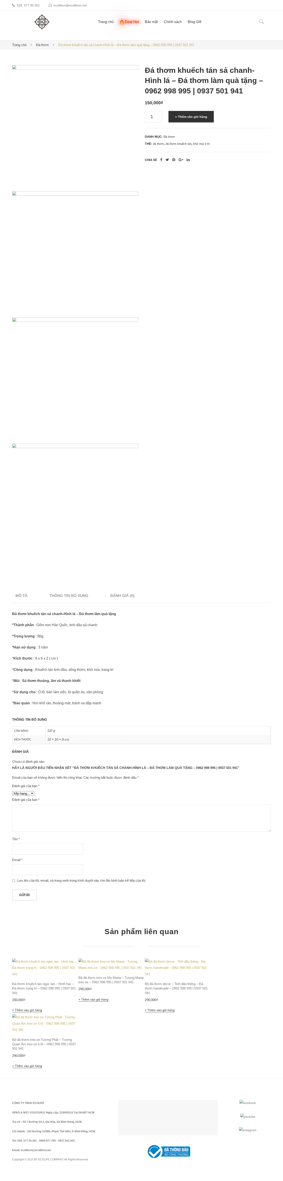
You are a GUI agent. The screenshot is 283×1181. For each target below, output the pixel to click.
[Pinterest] (173, 160)
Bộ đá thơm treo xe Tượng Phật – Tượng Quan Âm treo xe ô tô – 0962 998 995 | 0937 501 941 (44, 1044)
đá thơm (158, 143)
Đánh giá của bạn (26, 786)
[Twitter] (167, 160)
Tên (16, 839)
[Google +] (181, 160)
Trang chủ (19, 45)
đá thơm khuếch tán (178, 143)
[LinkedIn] (188, 160)
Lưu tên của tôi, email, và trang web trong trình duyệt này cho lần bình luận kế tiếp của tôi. (81, 880)
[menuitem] (106, 22)
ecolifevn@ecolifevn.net (70, 5)
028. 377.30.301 (28, 5)
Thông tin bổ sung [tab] (69, 595)
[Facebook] (161, 160)
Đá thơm (42, 45)
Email (17, 860)
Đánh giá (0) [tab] (122, 595)
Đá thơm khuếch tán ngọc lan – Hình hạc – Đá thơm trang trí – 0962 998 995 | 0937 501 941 (44, 988)
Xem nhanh (69, 968)
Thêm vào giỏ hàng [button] (28, 1010)
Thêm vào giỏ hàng (192, 116)
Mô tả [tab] (21, 595)
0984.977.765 (47, 1140)
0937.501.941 (66, 1140)
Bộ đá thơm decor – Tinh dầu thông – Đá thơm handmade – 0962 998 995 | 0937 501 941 (176, 988)
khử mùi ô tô (201, 143)
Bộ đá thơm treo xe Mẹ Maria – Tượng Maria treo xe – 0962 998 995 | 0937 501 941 (110, 980)
